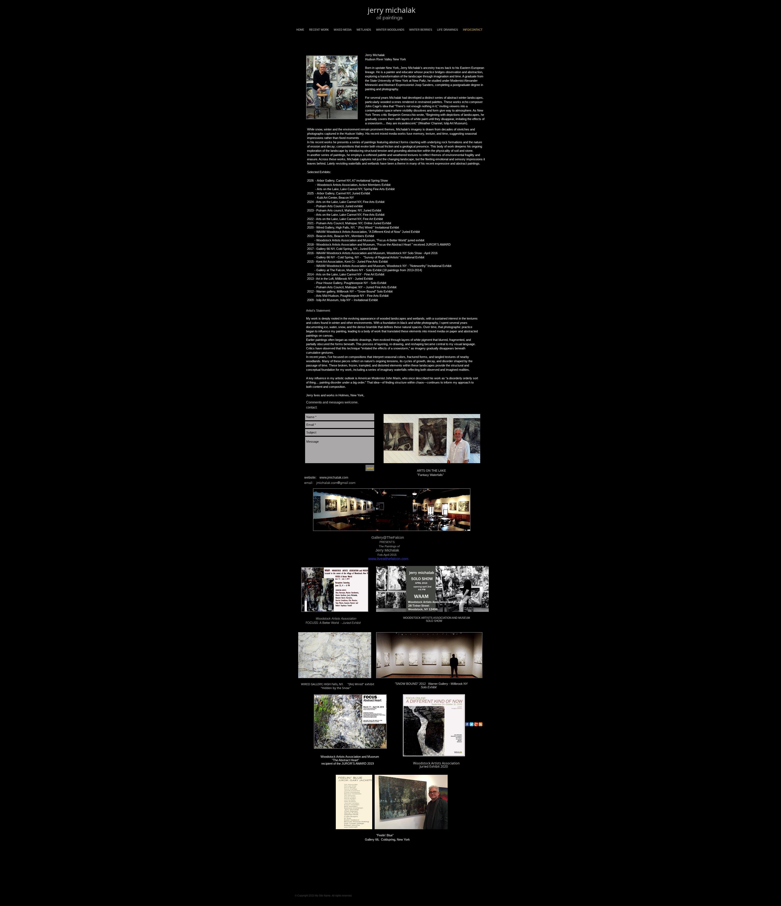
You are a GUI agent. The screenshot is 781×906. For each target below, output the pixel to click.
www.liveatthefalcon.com (388, 559)
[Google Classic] (476, 724)
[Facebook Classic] (467, 724)
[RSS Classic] (480, 724)
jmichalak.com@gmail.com (335, 483)
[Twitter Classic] (471, 724)
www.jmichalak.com (334, 477)
